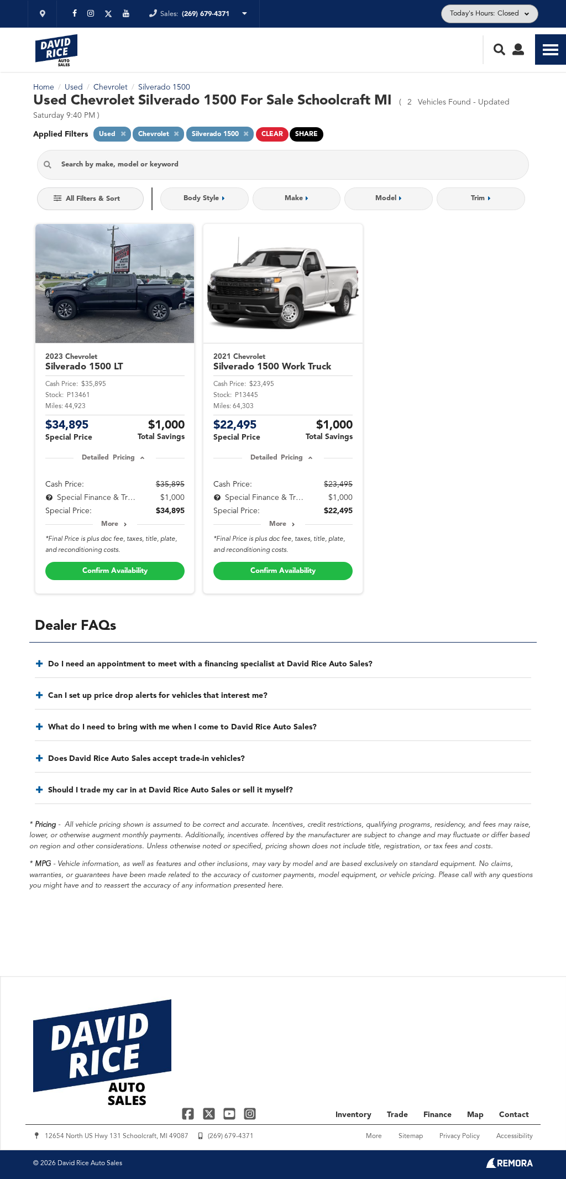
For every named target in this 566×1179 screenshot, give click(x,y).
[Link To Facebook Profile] (189, 1113)
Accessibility (514, 1136)
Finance (437, 1115)
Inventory (353, 1115)
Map (475, 1115)
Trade (397, 1115)
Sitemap (411, 1136)
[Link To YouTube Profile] (231, 1113)
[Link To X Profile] (210, 1113)
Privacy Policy (459, 1136)
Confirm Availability (115, 571)
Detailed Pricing (108, 458)
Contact (514, 1115)
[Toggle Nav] (550, 49)
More (109, 524)
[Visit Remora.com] (509, 1166)
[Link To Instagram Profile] (250, 1113)
